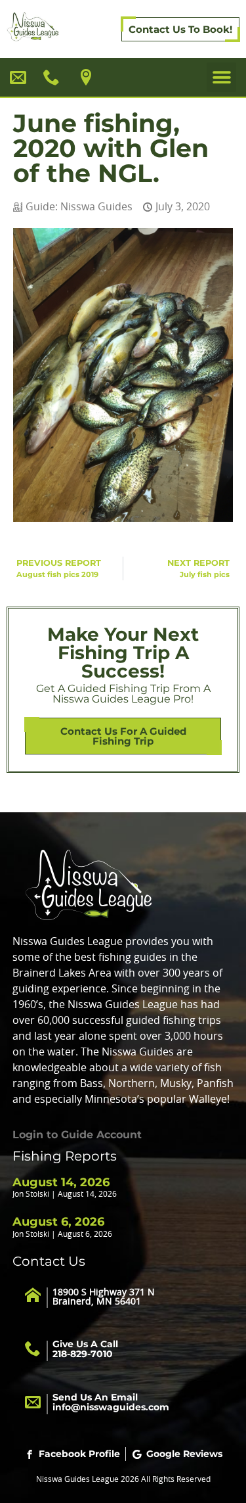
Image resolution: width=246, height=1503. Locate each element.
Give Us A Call (85, 1349)
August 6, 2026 (58, 1221)
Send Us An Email (110, 1402)
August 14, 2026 (61, 1182)
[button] (221, 77)
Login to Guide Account (77, 1134)
